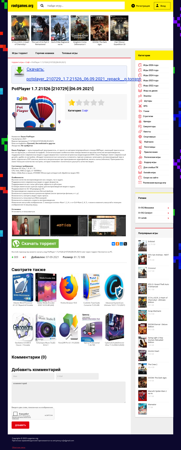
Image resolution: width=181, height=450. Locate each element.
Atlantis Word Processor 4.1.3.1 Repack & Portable (23, 304)
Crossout (152, 268)
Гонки (146, 111)
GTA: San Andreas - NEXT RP (158, 255)
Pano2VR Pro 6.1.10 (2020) (68, 343)
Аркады (147, 121)
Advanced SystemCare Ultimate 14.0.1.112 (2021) (114, 304)
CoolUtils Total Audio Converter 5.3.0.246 (91, 304)
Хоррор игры (150, 162)
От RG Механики (146, 208)
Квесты (147, 131)
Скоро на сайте (150, 178)
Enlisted (151, 241)
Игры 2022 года (150, 85)
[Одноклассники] (117, 244)
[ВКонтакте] (113, 244)
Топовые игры (70, 53)
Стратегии (148, 116)
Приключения (151, 152)
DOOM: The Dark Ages (100, 43)
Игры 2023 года (150, 80)
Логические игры (152, 157)
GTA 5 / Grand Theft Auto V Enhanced (158, 285)
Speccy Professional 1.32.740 (92, 344)
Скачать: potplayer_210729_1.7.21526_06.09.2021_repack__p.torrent (75, 74)
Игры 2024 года (150, 75)
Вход (163, 5)
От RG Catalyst (145, 213)
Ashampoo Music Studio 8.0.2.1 (45, 344)
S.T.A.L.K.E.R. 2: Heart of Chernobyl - (20, 43)
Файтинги (148, 142)
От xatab (142, 218)
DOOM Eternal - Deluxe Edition (157, 325)
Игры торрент (20, 53)
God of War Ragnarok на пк (60, 43)
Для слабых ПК (150, 167)
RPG (145, 106)
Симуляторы (149, 126)
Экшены (147, 96)
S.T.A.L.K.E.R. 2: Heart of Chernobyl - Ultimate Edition (157, 299)
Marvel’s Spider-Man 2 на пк (157, 392)
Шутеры (148, 101)
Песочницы (149, 147)
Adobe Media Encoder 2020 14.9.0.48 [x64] (46, 304)
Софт (85, 110)
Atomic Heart (153, 351)
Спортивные (150, 137)
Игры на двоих (151, 91)
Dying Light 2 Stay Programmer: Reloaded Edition (155, 339)
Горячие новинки (44, 53)
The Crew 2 (152, 364)
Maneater (152, 404)
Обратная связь (18, 447)
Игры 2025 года (150, 70)
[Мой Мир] (121, 244)
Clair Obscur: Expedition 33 (119, 43)
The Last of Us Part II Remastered (40, 43)
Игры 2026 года (150, 65)
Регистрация (143, 5)
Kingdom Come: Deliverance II (80, 43)
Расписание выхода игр (154, 183)
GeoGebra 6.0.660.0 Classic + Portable (23, 344)
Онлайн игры (150, 172)
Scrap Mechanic (154, 311)
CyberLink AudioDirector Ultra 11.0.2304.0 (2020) (114, 344)
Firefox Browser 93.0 (69, 303)
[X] (125, 244)
